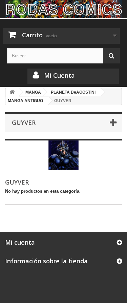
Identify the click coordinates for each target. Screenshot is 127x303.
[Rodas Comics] (63, 9)
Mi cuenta (20, 242)
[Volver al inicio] (12, 92)
